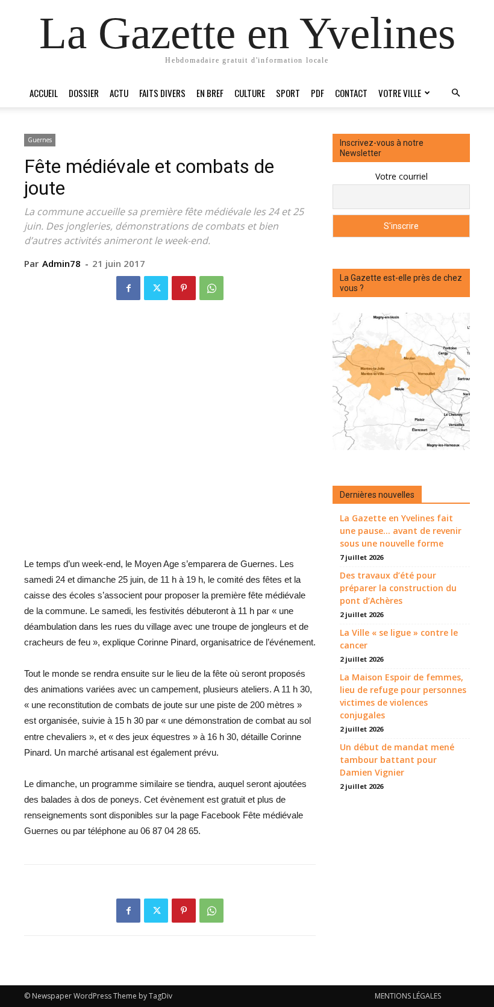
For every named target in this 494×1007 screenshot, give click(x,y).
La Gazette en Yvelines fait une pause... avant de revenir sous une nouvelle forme (400, 530)
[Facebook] (128, 288)
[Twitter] (156, 288)
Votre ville (399, 92)
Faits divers (162, 92)
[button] (455, 93)
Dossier (84, 92)
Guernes (40, 140)
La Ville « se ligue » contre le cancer (399, 639)
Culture (249, 92)
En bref (210, 92)
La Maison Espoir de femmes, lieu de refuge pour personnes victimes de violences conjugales (403, 696)
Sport (288, 92)
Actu (119, 92)
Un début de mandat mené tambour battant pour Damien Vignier (397, 759)
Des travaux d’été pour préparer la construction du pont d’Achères (398, 587)
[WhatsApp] (211, 288)
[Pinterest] (184, 288)
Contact (351, 92)
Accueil (44, 92)
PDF (317, 92)
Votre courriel (401, 176)
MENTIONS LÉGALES (408, 996)
